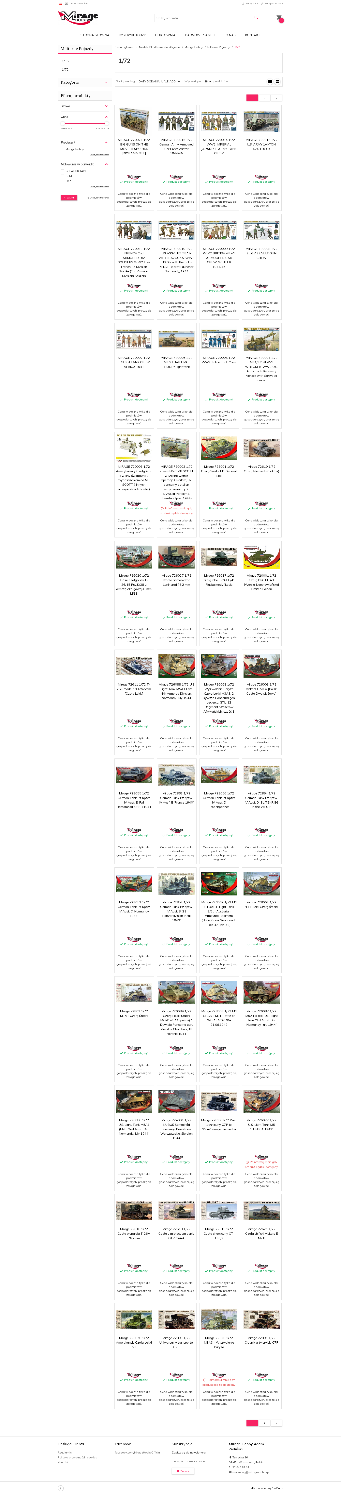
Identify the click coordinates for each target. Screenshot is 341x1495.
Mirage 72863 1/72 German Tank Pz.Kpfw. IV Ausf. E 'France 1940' (176, 797)
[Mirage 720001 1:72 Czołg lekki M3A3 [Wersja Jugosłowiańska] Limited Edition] (261, 557)
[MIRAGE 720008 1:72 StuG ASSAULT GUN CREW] (261, 230)
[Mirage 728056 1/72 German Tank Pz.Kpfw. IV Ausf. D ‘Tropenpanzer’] (219, 774)
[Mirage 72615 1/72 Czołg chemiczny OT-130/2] (219, 1210)
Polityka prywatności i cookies (77, 1457)
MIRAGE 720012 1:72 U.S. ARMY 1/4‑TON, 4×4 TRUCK (261, 144)
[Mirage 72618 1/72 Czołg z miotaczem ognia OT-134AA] (176, 1210)
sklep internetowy (261, 1488)
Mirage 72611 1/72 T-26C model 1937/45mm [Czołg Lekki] (134, 688)
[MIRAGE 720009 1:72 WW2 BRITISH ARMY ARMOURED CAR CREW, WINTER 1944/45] (219, 230)
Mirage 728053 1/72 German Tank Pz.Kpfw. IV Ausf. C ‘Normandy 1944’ (134, 963)
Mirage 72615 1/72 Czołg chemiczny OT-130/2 (219, 1233)
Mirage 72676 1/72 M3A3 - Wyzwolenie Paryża (219, 1342)
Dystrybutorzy (132, 35)
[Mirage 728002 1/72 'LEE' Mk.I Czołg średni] (261, 883)
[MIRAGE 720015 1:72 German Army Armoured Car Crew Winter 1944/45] (176, 121)
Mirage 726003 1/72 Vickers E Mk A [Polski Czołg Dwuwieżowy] (261, 688)
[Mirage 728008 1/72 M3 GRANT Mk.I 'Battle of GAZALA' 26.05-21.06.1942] (219, 992)
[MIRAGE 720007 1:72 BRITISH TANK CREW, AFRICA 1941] (134, 339)
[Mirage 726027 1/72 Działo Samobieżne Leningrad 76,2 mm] (176, 557)
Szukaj (70, 197)
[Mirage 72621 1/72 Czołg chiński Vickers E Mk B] (261, 1210)
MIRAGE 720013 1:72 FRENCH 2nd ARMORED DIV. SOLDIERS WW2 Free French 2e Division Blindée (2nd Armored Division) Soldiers (134, 262)
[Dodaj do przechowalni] (148, 110)
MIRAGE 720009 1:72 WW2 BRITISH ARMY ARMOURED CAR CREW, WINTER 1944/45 (219, 258)
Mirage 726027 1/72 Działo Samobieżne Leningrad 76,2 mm (176, 579)
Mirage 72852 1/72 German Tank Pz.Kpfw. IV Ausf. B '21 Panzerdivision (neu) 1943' (176, 911)
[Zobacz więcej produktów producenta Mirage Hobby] (134, 177)
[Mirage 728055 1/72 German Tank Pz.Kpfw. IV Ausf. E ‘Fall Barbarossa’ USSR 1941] (134, 775)
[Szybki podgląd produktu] (138, 110)
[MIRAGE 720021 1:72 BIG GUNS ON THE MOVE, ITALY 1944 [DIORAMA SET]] (134, 121)
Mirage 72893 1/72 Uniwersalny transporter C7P (176, 1342)
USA (68, 181)
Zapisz (184, 1471)
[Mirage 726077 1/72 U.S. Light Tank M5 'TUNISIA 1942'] (261, 1101)
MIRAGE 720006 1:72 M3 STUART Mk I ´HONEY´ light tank (176, 362)
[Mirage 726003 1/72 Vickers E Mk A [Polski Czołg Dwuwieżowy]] (261, 665)
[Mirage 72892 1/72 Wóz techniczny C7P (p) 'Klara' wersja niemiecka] (219, 1101)
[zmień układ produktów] (270, 81)
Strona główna (95, 35)
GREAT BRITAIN (76, 171)
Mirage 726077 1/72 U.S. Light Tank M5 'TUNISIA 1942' (261, 1124)
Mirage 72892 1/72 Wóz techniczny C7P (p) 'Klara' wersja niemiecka (219, 1124)
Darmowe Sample (200, 35)
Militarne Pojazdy (77, 48)
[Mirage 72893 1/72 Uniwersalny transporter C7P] (176, 1319)
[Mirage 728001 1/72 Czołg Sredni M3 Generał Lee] (219, 448)
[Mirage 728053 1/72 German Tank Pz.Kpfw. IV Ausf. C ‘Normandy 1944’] (134, 883)
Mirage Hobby (75, 149)
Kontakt (252, 35)
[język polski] (60, 3)
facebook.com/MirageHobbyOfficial (137, 1452)
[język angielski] (66, 3)
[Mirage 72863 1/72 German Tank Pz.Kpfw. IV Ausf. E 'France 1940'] (176, 775)
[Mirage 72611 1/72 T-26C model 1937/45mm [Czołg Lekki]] (134, 666)
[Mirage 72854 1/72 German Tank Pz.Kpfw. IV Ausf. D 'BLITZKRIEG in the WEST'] (261, 775)
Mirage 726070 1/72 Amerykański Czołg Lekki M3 (134, 1342)
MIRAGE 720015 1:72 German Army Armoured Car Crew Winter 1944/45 (177, 200)
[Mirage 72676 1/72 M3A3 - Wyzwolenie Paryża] (219, 1319)
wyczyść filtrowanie (99, 197)
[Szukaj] (256, 17)
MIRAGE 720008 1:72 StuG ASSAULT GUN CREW (261, 253)
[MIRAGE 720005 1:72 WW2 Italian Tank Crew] (219, 339)
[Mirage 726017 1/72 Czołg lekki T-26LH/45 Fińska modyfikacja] (219, 557)
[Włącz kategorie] (106, 82)
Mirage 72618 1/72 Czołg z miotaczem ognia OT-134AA (176, 1233)
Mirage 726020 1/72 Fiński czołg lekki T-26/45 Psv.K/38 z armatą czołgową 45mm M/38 (134, 584)
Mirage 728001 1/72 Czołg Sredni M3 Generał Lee (219, 471)
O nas (231, 35)
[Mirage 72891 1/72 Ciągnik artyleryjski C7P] (261, 1319)
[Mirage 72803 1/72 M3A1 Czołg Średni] (134, 992)
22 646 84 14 (240, 1467)
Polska (70, 176)
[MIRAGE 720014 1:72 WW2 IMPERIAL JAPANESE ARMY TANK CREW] (219, 121)
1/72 (65, 69)
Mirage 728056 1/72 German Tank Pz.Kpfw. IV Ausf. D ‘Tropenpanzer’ (219, 854)
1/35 (65, 61)
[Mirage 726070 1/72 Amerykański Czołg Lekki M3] (134, 1319)
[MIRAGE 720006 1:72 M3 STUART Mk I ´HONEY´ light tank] (176, 339)
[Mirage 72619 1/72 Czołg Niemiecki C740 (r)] (261, 448)
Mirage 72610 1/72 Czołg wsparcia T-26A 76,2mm (134, 1233)
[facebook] (61, 1488)
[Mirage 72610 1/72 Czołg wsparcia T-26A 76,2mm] (134, 1210)
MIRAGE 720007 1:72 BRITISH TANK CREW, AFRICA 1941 (133, 362)
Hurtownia (165, 35)
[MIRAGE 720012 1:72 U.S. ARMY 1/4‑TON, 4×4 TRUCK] (261, 121)
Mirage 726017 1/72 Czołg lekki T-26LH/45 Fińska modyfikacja (219, 579)
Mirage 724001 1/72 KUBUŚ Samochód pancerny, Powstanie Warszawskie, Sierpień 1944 (176, 1129)
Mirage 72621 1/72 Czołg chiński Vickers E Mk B (261, 1233)
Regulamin (65, 1452)
